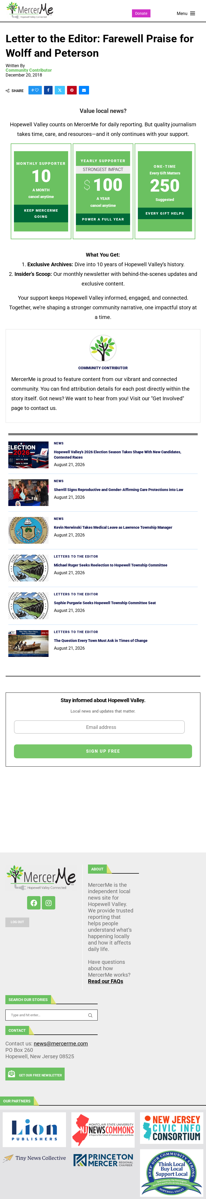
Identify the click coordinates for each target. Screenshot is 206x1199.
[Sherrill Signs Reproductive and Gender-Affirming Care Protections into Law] (28, 492)
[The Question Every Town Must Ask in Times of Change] (28, 643)
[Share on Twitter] (60, 90)
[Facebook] (34, 902)
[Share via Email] (84, 90)
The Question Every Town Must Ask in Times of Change (101, 640)
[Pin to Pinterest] (72, 90)
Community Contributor (29, 70)
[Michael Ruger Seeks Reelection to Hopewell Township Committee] (28, 568)
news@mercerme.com (61, 1043)
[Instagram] (48, 902)
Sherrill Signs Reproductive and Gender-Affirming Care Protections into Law (118, 490)
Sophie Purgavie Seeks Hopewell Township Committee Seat (105, 603)
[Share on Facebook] (48, 90)
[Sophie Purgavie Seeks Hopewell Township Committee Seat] (28, 605)
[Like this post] (37, 90)
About (97, 869)
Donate (141, 13)
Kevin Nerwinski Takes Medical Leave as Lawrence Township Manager (113, 527)
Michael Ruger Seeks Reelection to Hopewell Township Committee (110, 565)
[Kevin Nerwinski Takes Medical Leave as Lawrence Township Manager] (28, 530)
